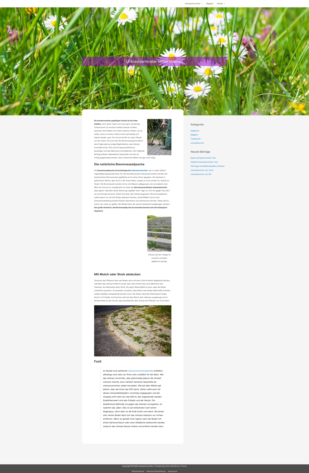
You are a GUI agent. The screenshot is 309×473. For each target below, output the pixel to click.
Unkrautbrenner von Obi (201, 174)
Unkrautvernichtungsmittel (140, 371)
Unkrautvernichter (192, 3)
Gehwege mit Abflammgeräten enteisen (208, 166)
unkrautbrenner (197, 143)
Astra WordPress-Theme (176, 466)
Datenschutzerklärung (156, 471)
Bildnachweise (138, 471)
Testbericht (195, 139)
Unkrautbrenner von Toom (202, 170)
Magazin (209, 3)
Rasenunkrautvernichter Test (203, 158)
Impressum (172, 471)
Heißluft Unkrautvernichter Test (204, 162)
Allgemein (195, 131)
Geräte (220, 3)
